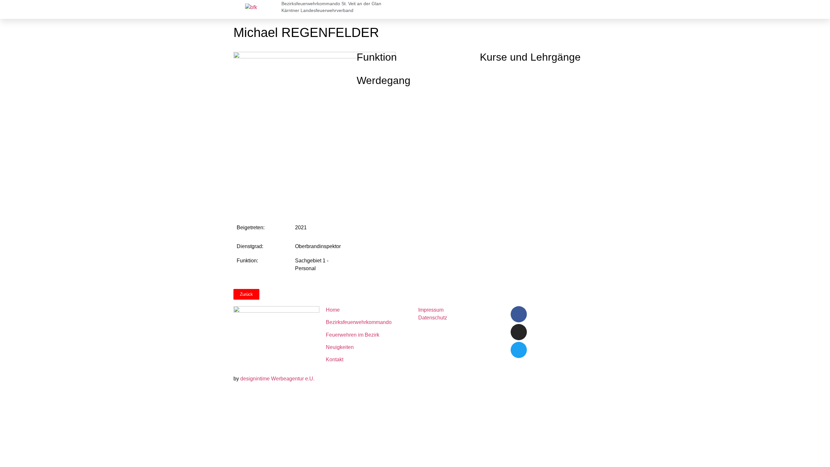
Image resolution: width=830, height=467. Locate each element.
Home (333, 310)
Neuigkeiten (340, 347)
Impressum (431, 310)
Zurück (246, 294)
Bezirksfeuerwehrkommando (359, 322)
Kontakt (334, 359)
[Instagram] (519, 332)
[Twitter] (519, 350)
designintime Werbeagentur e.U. (277, 378)
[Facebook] (519, 314)
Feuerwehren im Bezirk (352, 335)
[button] (594, 9)
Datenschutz (432, 317)
